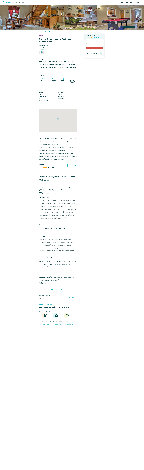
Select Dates (94, 48)
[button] (94, 43)
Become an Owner (125, 2)
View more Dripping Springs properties (49, 31)
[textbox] (21, 2)
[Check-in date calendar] (86, 40)
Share (75, 36)
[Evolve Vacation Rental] (7, 2)
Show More (41, 70)
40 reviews (96, 37)
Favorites (134, 2)
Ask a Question (72, 297)
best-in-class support (68, 324)
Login (138, 2)
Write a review (72, 165)
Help (131, 2)
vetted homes (46, 324)
